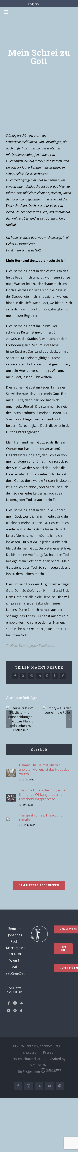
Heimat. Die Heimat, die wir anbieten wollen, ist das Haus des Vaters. (44, 769)
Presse (48, 1052)
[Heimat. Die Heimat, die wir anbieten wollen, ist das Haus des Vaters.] (11, 772)
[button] (9, 719)
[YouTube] (8, 1010)
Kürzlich (39, 749)
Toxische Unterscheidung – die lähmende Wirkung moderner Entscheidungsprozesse (42, 794)
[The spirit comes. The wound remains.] (11, 820)
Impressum (31, 1052)
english (33, 4)
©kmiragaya (27, 645)
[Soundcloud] (21, 1003)
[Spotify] (15, 1010)
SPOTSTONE (39, 1065)
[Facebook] (8, 1003)
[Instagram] (15, 1003)
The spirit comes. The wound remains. (40, 817)
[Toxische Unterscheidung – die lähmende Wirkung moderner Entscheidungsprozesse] (11, 797)
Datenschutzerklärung (29, 1059)
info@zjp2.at (15, 973)
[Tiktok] (21, 1010)
